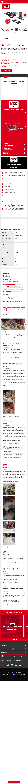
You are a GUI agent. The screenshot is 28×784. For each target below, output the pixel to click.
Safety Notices (18, 672)
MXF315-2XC (5, 38)
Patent (12, 672)
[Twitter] (16, 665)
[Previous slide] (22, 112)
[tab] (12, 32)
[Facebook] (8, 665)
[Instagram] (12, 665)
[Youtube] (20, 665)
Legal (8, 672)
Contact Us (17, 676)
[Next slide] (25, 15)
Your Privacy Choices (8, 674)
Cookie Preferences (20, 674)
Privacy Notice (11, 676)
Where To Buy (7, 70)
